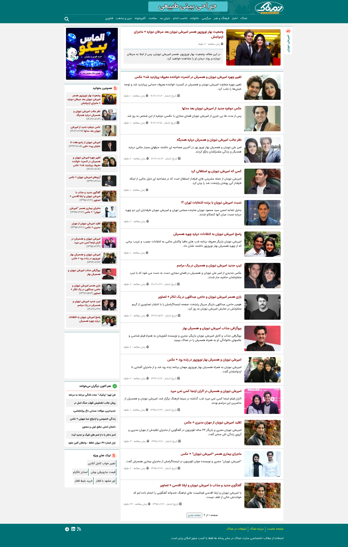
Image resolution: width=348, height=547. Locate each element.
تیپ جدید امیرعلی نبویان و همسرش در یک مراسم (209, 265)
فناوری (109, 18)
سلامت (152, 18)
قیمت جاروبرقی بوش (103, 472)
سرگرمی (206, 18)
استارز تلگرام (80, 472)
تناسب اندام (180, 18)
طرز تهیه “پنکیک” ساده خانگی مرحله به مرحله (92, 395)
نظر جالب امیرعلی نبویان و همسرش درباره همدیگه (209, 139)
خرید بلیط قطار (84, 481)
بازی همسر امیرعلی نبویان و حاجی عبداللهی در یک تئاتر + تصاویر (199, 296)
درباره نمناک (257, 528)
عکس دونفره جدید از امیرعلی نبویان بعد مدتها (211, 108)
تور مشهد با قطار (105, 481)
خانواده (194, 18)
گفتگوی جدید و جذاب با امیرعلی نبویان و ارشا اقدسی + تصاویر (200, 485)
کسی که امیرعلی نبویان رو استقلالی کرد (216, 171)
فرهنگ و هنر (221, 18)
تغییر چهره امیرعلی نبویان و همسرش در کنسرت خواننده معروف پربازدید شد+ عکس (188, 77)
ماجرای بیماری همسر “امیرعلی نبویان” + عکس (211, 453)
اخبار (234, 18)
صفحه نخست (275, 528)
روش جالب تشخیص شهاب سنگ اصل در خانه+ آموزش (95, 403)
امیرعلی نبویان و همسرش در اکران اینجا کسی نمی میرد (205, 391)
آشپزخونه (140, 18)
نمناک (243, 18)
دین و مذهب (124, 18)
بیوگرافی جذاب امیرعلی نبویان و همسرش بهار (212, 328)
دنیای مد (165, 18)
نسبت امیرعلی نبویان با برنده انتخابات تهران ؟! (211, 202)
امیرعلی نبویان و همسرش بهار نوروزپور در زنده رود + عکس (204, 359)
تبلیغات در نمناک (236, 528)
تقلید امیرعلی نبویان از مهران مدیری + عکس (212, 422)
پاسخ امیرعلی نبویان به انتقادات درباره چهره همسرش (207, 234)
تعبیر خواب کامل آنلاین (101, 463)
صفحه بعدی (194, 515)
